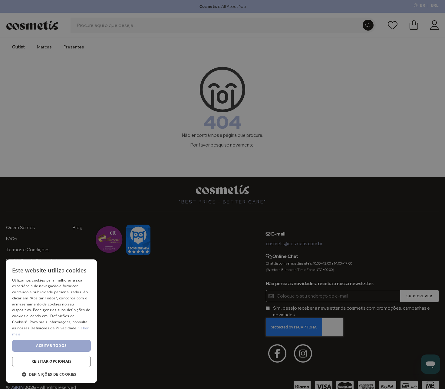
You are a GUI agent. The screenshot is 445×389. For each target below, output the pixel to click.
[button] (51, 374)
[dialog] (222, 194)
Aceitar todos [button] (51, 345)
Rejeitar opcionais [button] (51, 361)
